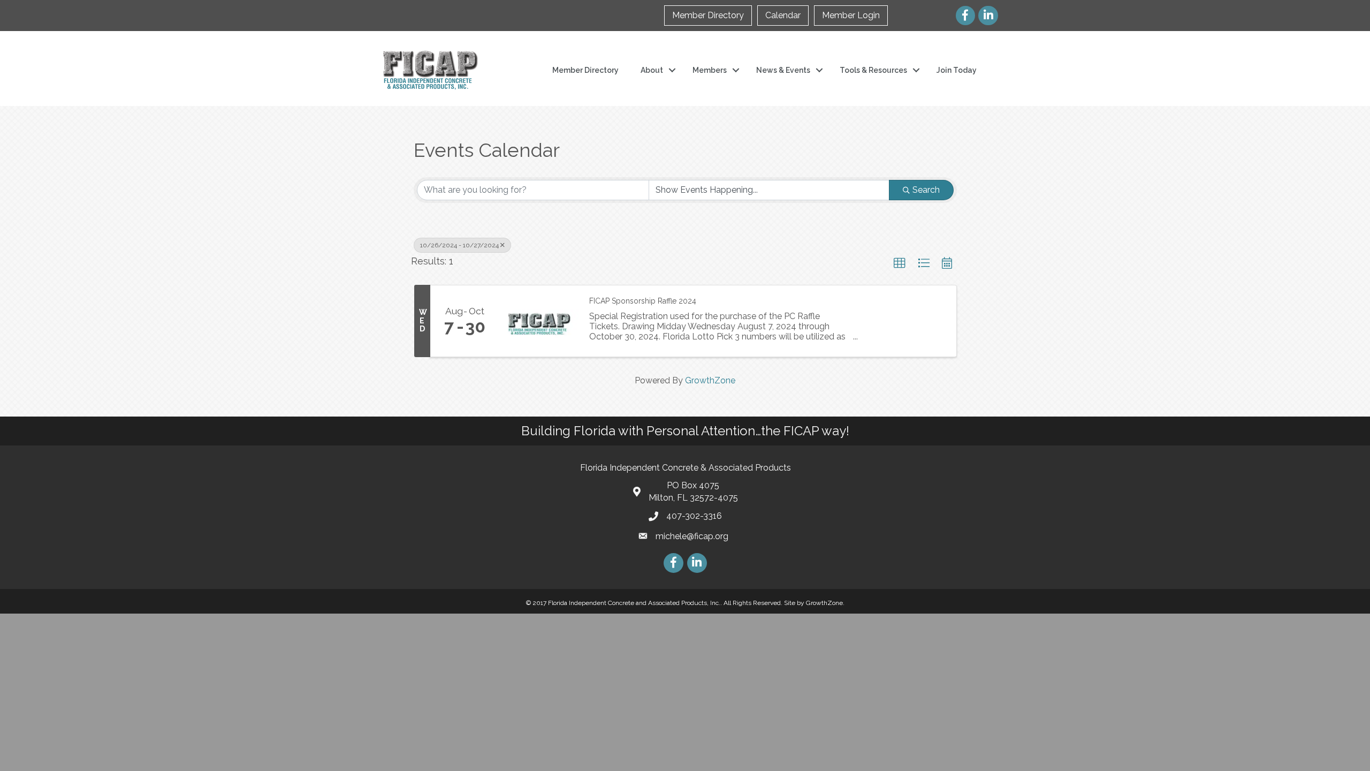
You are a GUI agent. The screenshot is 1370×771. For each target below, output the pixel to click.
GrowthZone (710, 380)
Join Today (957, 70)
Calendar (783, 15)
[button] (899, 263)
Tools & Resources (873, 70)
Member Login (851, 15)
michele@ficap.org (692, 536)
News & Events (783, 70)
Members (709, 70)
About (652, 70)
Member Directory (708, 15)
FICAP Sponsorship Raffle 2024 (642, 301)
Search (926, 190)
